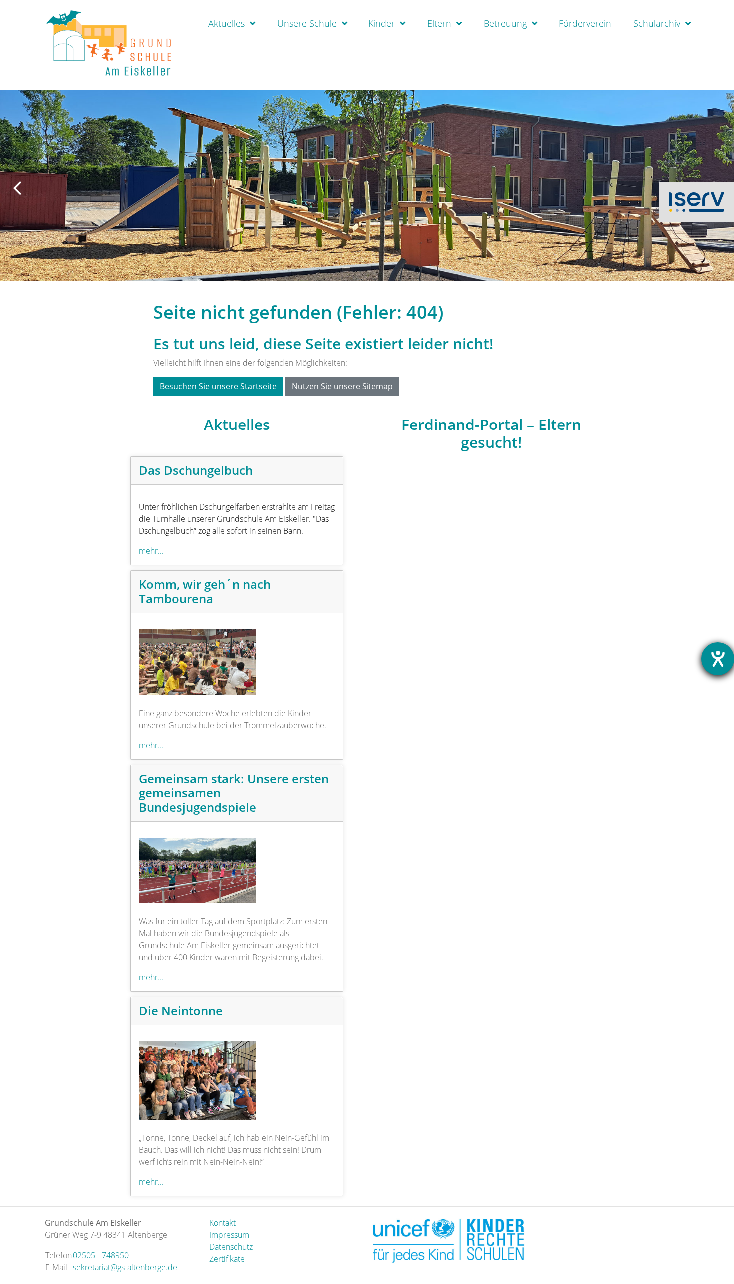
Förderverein (585, 23)
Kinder (381, 23)
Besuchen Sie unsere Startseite (218, 386)
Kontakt (222, 1222)
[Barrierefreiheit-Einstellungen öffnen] (717, 658)
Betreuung (505, 23)
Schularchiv (656, 23)
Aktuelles (226, 23)
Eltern (439, 23)
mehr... (151, 550)
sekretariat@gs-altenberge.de (125, 1267)
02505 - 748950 (101, 1255)
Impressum (229, 1234)
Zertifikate (227, 1258)
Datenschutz (231, 1246)
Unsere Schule (307, 23)
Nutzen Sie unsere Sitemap (342, 386)
